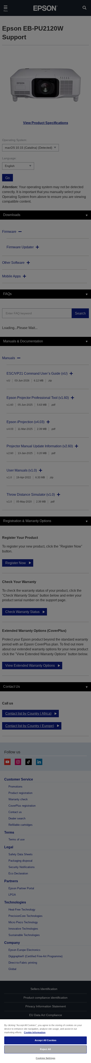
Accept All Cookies (45, 1040)
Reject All (45, 1049)
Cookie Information (35, 1032)
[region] (45, 1041)
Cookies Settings (45, 1058)
